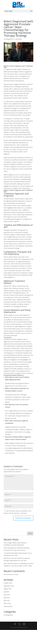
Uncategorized (8, 39)
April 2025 (7, 600)
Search (30, 533)
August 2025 (7, 589)
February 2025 (8, 606)
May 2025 (7, 598)
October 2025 (8, 583)
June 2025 (7, 595)
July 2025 (6, 592)
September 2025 (9, 586)
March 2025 (7, 603)
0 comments (18, 39)
